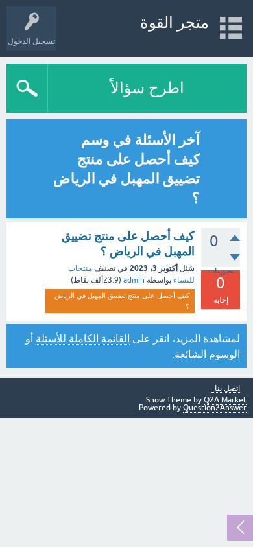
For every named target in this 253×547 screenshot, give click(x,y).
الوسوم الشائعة (207, 354)
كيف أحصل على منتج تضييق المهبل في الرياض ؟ (121, 301)
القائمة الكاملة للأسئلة (83, 338)
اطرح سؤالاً (147, 88)
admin (134, 280)
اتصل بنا (227, 388)
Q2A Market (225, 399)
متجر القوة (174, 22)
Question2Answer (215, 407)
